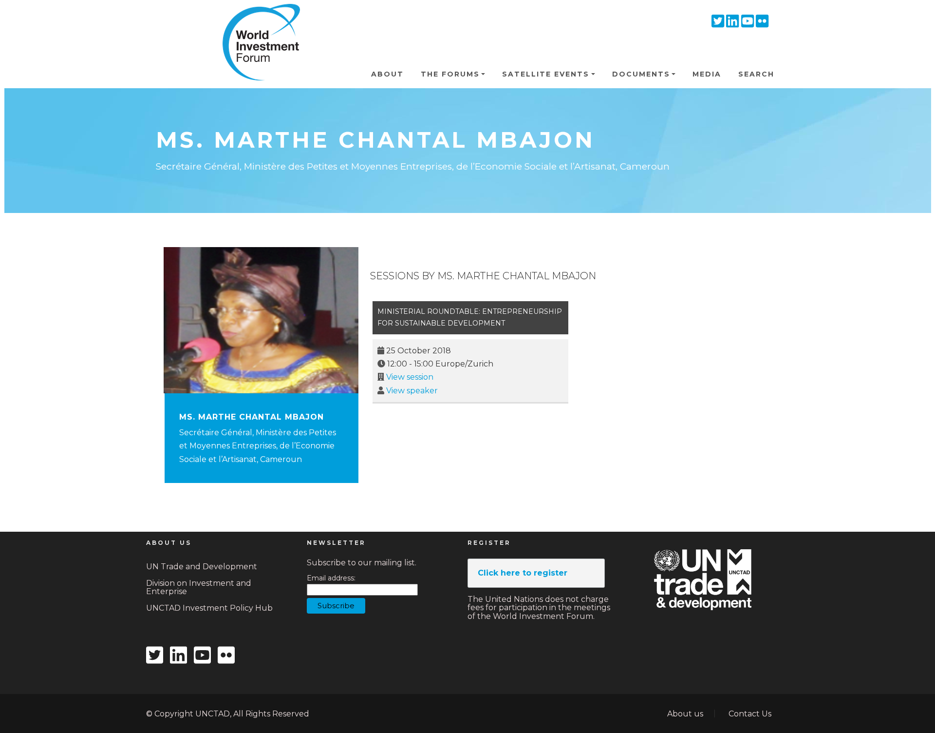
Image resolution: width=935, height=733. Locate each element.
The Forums (450, 74)
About (387, 74)
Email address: (331, 578)
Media (706, 74)
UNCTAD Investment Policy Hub (209, 608)
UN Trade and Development (201, 566)
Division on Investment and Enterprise (198, 588)
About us (685, 713)
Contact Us (750, 713)
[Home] (257, 19)
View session (409, 377)
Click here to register (522, 573)
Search (756, 74)
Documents (641, 74)
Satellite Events (545, 74)
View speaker (412, 390)
